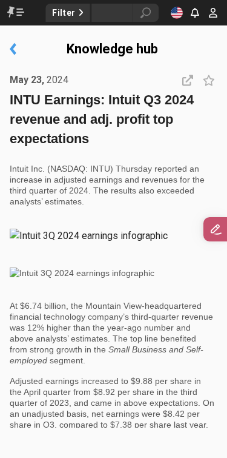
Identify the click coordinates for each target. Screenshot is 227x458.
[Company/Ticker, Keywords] (106, 12)
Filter (65, 13)
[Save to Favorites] (209, 80)
